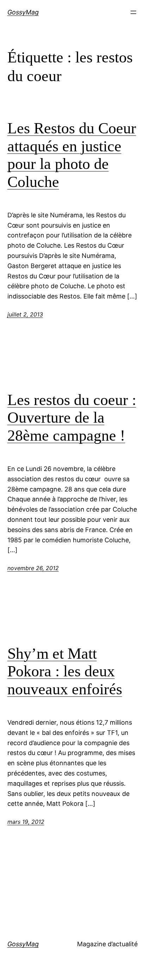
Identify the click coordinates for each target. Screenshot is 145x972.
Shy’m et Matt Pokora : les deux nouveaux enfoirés (64, 671)
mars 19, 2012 (25, 821)
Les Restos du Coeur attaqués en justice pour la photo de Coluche (71, 155)
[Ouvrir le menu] (133, 12)
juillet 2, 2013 (25, 314)
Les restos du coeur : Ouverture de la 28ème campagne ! (71, 417)
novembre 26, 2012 (33, 568)
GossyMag (23, 12)
